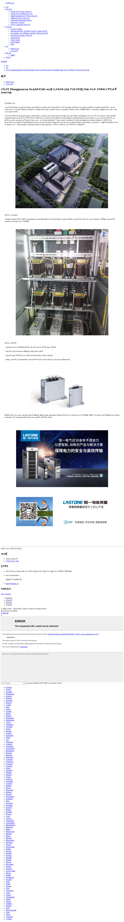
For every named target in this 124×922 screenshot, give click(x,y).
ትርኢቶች (14, 51)
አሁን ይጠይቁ (6, 594)
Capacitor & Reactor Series (21, 20)
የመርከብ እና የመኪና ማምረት (21, 35)
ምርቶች (9, 9)
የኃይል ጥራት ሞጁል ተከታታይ (22, 14)
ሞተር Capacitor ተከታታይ (20, 25)
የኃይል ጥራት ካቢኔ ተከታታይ (21, 11)
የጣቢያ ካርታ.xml (12, 561)
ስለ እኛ (8, 53)
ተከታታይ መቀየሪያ (17, 22)
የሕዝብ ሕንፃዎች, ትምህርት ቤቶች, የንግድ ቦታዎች (29, 31)
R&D (13, 55)
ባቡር (12, 44)
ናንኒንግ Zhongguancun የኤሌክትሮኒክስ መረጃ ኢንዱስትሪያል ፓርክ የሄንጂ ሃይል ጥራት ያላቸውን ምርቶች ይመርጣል (47, 70)
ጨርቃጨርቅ (15, 38)
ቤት (7, 7)
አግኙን (8, 57)
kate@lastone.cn (12, 584)
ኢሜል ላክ (4, 613)
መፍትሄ (8, 27)
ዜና (7, 46)
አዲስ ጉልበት (15, 42)
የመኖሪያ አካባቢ (16, 29)
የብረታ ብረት (15, 40)
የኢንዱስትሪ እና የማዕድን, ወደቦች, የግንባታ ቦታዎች (29, 33)
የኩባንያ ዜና (15, 49)
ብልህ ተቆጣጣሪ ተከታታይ (20, 18)
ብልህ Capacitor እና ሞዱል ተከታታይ (24, 16)
